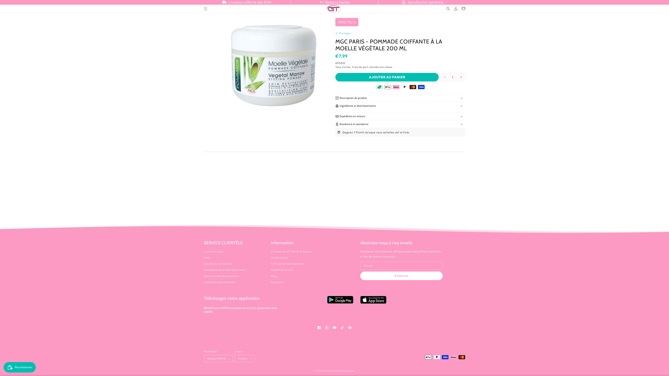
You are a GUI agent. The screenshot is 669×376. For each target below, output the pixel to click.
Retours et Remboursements (221, 276)
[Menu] (205, 9)
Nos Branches (279, 257)
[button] (448, 9)
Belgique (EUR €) (216, 358)
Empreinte (277, 282)
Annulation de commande (220, 282)
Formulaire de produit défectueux (225, 269)
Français (242, 358)
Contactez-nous (214, 251)
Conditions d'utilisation (218, 263)
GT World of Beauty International (338, 371)
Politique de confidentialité (288, 263)
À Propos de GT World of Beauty (291, 251)
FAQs (207, 257)
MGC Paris (347, 22)
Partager (345, 33)
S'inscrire (401, 275)
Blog (273, 276)
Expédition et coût (282, 269)
